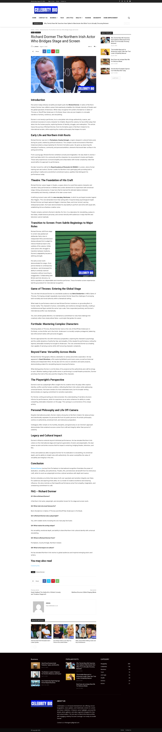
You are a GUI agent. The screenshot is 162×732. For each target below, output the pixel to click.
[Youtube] (130, 1)
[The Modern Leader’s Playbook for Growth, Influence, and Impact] (35, 674)
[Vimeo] (127, 1)
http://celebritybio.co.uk (52, 605)
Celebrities (38, 32)
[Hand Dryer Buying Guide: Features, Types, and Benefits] (35, 665)
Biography (56, 637)
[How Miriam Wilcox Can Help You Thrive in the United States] (63, 631)
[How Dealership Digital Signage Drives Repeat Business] (35, 683)
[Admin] (32, 46)
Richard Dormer (40, 572)
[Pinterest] (53, 51)
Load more (115, 78)
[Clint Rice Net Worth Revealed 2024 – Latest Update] (41, 631)
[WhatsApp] (57, 51)
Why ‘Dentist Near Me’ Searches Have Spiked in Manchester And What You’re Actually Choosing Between (76, 23)
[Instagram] (122, 1)
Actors (37, 30)
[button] (129, 18)
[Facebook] (119, 1)
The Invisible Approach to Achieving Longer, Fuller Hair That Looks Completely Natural (121, 51)
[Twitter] (125, 1)
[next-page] (35, 647)
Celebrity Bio (35, 566)
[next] (128, 23)
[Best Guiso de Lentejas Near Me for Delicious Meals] (105, 62)
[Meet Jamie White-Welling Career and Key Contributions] (86, 631)
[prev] (125, 23)
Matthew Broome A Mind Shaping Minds (84, 592)
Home (32, 30)
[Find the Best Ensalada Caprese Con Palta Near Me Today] (105, 71)
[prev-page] (32, 647)
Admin (37, 46)
